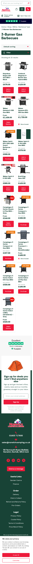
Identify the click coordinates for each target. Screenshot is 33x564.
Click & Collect (16, 498)
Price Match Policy (16, 527)
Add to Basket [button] (8, 90)
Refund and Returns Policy (16, 502)
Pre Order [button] (8, 159)
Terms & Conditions (16, 523)
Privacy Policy (16, 516)
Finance (16, 484)
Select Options (8, 123)
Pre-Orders (16, 505)
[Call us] (28, 9)
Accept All (16, 555)
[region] (16, 550)
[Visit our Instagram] (13, 460)
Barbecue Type (24, 27)
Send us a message (16, 469)
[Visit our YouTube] (18, 460)
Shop (9, 27)
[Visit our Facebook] (8, 460)
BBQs (15, 27)
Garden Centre (16, 480)
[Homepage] (5, 9)
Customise (16, 560)
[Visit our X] (23, 460)
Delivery (16, 494)
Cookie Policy (16, 519)
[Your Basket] (16, 9)
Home (3, 27)
